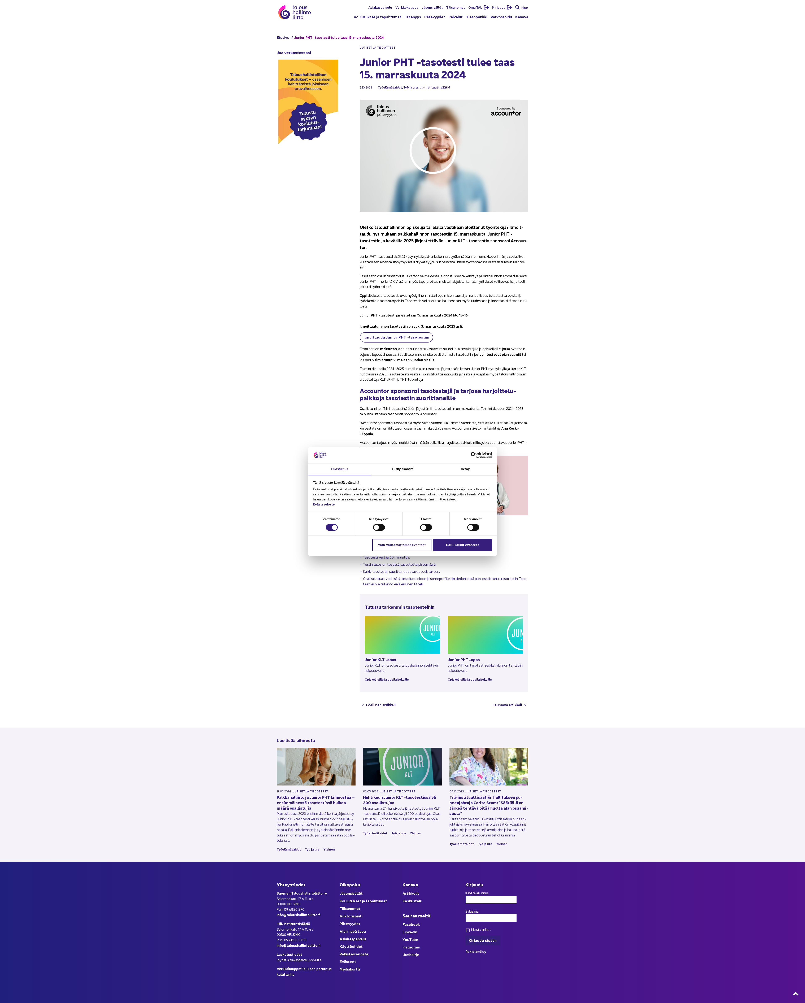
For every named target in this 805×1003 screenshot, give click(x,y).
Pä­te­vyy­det (434, 16)
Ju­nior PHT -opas (464, 659)
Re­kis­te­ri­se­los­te (354, 953)
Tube (413, 939)
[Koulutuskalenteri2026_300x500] (308, 157)
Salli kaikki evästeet (462, 545)
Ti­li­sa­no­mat (455, 7)
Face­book (411, 924)
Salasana (472, 911)
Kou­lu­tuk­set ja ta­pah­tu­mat (377, 16)
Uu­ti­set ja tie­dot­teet (310, 791)
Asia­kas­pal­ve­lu (380, 7)
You (405, 939)
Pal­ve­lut (455, 16)
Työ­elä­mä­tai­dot (390, 87)
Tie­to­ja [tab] (465, 469)
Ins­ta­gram (411, 947)
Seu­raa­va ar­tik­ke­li (507, 704)
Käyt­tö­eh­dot (351, 946)
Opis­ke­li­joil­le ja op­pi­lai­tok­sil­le (387, 679)
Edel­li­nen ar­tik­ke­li (381, 704)
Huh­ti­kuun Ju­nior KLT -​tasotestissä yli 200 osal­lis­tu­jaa (399, 799)
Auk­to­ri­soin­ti (351, 915)
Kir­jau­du (499, 7)
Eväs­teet (348, 961)
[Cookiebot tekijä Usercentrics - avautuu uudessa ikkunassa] (474, 455)
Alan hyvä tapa (353, 931)
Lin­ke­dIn (409, 931)
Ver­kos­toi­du (501, 16)
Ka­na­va (521, 16)
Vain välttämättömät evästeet (402, 545)
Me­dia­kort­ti (350, 969)
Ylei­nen (329, 849)
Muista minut (480, 929)
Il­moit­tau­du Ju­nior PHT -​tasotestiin (396, 337)
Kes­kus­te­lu (412, 900)
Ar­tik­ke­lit (410, 893)
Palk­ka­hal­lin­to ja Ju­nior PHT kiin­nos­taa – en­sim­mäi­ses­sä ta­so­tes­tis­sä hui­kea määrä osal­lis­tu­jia (316, 802)
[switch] (379, 527)
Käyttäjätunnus (477, 893)
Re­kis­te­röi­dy (475, 951)
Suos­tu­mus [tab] (339, 469)
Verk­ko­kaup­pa (406, 7)
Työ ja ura (410, 87)
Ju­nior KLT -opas (380, 659)
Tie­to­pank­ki (476, 16)
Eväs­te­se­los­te (324, 504)
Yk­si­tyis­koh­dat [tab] (402, 469)
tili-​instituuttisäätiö (434, 87)
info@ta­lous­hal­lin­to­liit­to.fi (299, 914)
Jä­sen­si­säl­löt (432, 7)
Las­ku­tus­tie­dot (289, 954)
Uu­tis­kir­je (410, 954)
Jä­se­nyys (413, 16)
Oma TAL (475, 7)
